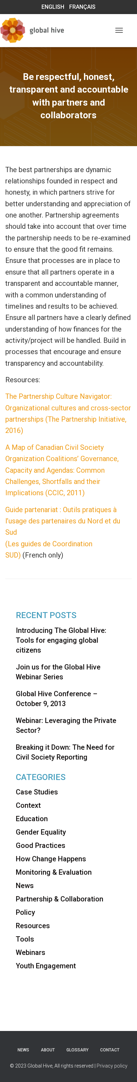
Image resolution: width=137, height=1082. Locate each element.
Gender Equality (41, 832)
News (25, 885)
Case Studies (37, 792)
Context (28, 805)
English (52, 7)
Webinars (30, 952)
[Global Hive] (44, 30)
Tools (25, 939)
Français (82, 7)
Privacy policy (112, 1066)
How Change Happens (51, 859)
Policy (25, 912)
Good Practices (40, 845)
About (48, 1050)
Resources (33, 925)
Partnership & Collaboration (59, 899)
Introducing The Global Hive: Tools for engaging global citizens (61, 640)
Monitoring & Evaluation (54, 872)
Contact (109, 1050)
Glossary (77, 1050)
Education (32, 818)
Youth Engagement (46, 966)
